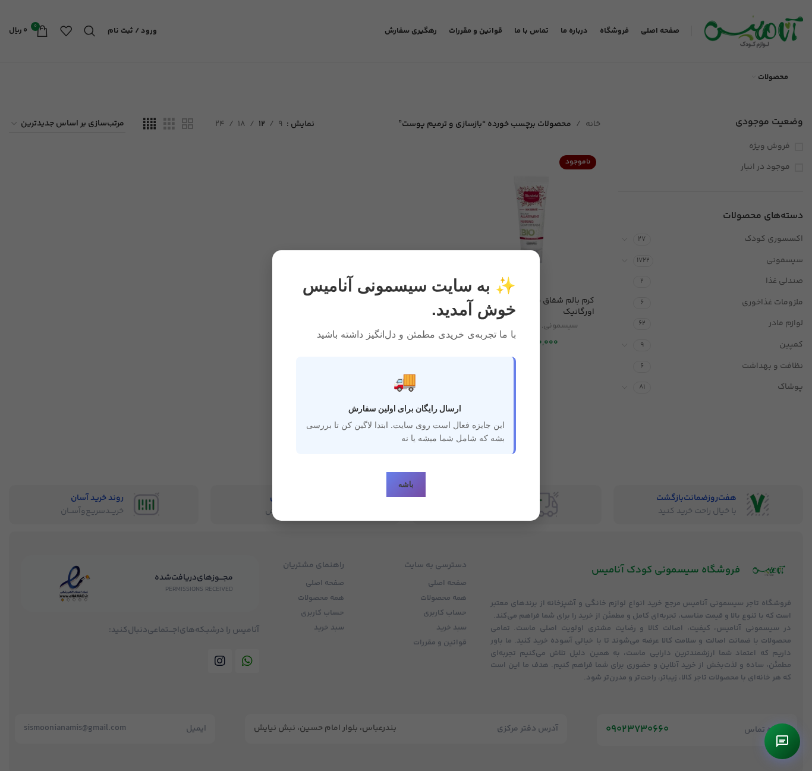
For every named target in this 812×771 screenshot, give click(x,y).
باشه (406, 484)
